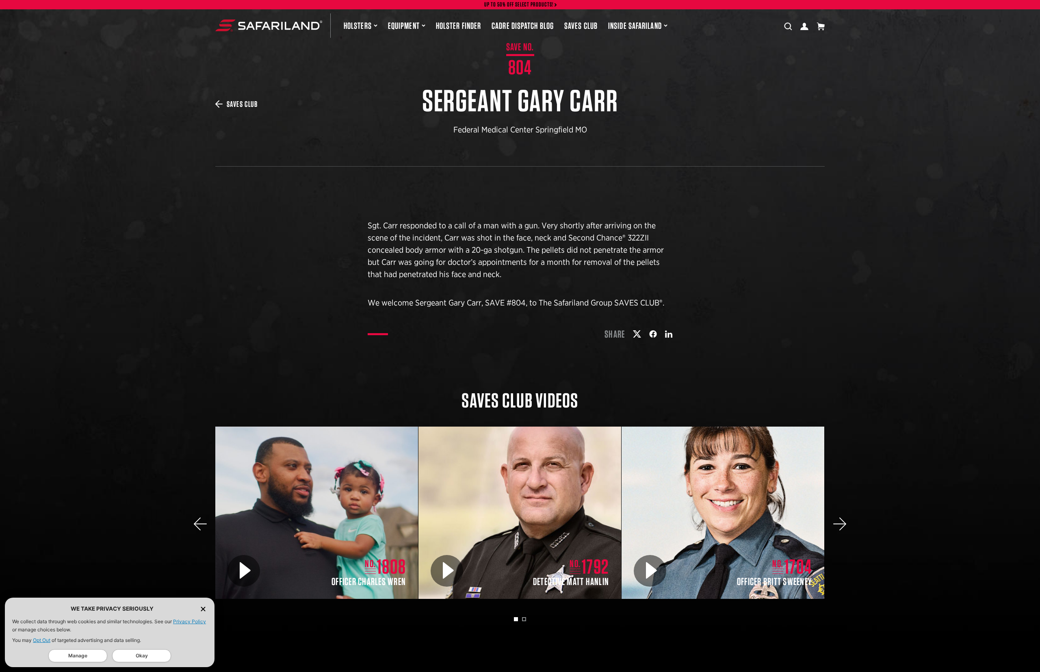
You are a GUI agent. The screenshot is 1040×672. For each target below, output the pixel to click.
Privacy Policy (189, 621)
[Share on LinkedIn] (668, 334)
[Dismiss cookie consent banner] (203, 609)
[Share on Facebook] (653, 334)
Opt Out (41, 640)
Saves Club (581, 25)
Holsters (358, 25)
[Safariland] (268, 26)
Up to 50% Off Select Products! (519, 5)
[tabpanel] (316, 513)
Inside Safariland (635, 25)
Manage (77, 655)
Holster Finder (458, 25)
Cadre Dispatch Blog (523, 25)
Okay (142, 655)
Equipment (404, 25)
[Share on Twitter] (637, 334)
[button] (200, 524)
